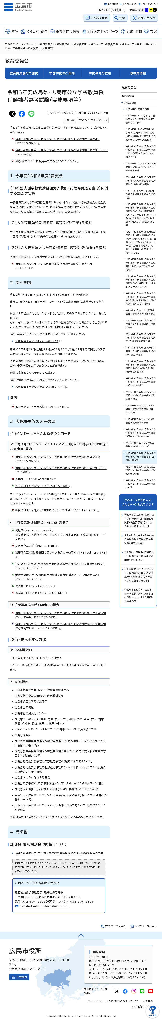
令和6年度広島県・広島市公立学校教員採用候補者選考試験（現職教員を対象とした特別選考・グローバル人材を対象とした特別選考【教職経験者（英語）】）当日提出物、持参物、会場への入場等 (141, 242)
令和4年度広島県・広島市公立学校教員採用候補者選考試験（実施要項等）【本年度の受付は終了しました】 (139, 575)
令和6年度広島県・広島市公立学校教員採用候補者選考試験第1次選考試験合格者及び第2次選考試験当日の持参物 (141, 298)
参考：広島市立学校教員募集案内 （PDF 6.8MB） (45, 161)
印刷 (67, 120)
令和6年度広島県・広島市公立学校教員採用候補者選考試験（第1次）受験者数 (141, 351)
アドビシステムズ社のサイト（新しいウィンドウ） (57, 867)
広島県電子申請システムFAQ (40, 386)
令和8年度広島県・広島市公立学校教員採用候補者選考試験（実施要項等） (139, 556)
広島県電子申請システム (36, 341)
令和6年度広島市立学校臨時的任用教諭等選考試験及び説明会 (140, 194)
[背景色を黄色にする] (151, 10)
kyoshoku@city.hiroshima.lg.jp (44, 906)
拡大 (121, 10)
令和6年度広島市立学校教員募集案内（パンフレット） (140, 445)
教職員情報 (63, 44)
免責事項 (148, 1001)
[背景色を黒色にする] (155, 10)
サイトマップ (95, 1001)
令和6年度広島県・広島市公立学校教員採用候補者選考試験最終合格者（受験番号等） (141, 180)
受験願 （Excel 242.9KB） (33, 530)
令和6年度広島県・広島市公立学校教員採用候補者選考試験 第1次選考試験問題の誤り (141, 337)
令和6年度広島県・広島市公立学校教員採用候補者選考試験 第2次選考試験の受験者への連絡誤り (141, 264)
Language (129, 4)
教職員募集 (80, 44)
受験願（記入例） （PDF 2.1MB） (35, 546)
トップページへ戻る (146, 926)
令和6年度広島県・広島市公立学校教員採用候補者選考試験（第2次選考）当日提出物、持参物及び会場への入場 (141, 281)
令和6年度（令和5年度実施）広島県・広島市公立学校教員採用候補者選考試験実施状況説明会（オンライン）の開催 (140, 134)
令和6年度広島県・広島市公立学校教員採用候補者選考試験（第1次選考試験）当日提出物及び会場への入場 (141, 366)
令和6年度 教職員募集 (104, 44)
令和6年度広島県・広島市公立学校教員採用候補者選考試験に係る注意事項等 (141, 381)
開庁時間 (99, 952)
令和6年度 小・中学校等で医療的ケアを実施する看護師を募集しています (140, 119)
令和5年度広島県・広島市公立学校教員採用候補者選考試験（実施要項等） (139, 539)
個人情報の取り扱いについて (122, 1001)
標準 (114, 10)
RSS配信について (142, 1006)
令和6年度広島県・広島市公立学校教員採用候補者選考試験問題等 (141, 324)
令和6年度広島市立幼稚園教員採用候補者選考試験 (140, 421)
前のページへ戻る (115, 926)
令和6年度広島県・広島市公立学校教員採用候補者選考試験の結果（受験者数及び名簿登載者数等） (141, 151)
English (113, 4)
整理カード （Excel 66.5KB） (34, 586)
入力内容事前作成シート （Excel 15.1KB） (42, 486)
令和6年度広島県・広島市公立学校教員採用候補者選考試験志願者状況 (141, 395)
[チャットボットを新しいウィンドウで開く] (152, 1017)
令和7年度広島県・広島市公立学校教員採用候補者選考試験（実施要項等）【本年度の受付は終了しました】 (139, 520)
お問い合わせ (146, 17)
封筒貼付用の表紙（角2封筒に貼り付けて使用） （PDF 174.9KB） (56, 510)
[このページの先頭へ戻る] (81, 935)
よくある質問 (99, 17)
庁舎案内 (22, 977)
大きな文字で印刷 (90, 120)
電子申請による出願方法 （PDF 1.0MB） (40, 407)
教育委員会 (46, 44)
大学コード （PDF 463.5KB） (34, 479)
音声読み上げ (150, 4)
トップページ (28, 44)
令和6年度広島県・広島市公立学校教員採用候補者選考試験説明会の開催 (59, 853)
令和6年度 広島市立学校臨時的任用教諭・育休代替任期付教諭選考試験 (141, 167)
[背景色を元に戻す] (141, 10)
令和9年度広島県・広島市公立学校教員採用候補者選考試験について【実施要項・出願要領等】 (138, 595)
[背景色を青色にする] (146, 10)
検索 (122, 17)
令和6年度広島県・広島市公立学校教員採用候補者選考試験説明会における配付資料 (141, 432)
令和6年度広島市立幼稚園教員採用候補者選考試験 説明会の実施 (140, 409)
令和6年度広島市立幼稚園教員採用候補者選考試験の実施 (140, 312)
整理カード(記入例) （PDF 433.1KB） (39, 593)
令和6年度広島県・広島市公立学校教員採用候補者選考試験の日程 (141, 483)
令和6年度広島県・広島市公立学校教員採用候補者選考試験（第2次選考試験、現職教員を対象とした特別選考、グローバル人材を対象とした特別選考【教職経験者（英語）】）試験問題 (141, 214)
